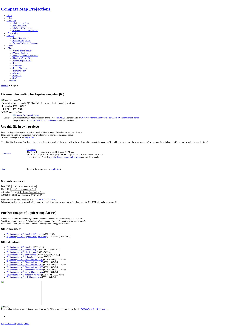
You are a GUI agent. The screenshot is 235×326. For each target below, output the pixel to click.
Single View (12, 33)
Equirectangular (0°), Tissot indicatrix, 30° (25, 264)
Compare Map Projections (25, 9)
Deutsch (4, 85)
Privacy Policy (19, 71)
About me (17, 66)
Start (9, 15)
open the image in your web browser (65, 157)
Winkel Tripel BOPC (21, 61)
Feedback (16, 75)
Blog (9, 18)
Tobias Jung (58, 118)
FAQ (15, 78)
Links (10, 46)
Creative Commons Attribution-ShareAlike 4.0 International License (109, 118)
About (10, 48)
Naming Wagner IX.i (21, 58)
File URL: (5, 189)
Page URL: (6, 186)
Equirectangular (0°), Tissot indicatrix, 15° (25, 259)
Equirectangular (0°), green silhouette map (25, 270)
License (16, 63)
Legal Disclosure (20, 68)
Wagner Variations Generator (25, 43)
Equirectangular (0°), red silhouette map (24, 275)
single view (30, 137)
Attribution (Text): (9, 195)
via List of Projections (22, 28)
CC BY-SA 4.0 (87, 309)
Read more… (102, 309)
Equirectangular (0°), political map (21, 255)
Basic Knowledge (20, 38)
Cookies (16, 73)
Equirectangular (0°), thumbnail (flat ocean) (25, 234)
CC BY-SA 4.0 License (45, 200)
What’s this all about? (22, 51)
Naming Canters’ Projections (25, 55)
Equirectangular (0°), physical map (21, 250)
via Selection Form (20, 23)
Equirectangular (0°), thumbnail (20, 247)
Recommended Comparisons (25, 30)
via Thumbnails (19, 26)
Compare (11, 20)
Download (6, 153)
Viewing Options (20, 53)
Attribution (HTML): (10, 192)
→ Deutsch (11, 81)
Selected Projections (21, 40)
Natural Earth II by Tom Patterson (43, 120)
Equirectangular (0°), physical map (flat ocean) (27, 236)
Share (3, 169)
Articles (10, 35)
